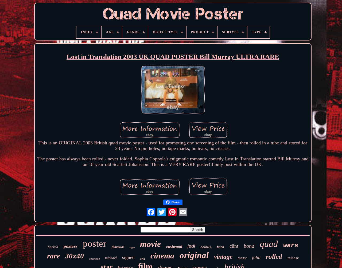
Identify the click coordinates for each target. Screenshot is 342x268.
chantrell (94, 258)
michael (111, 258)
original (194, 255)
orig (142, 258)
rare (53, 256)
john (256, 257)
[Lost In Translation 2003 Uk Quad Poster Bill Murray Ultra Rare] (173, 90)
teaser (242, 258)
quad (269, 244)
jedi (191, 246)
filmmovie (118, 247)
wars (290, 245)
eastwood (174, 246)
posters (70, 246)
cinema (162, 255)
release (293, 258)
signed (128, 257)
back (220, 247)
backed (53, 247)
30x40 (74, 256)
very (132, 247)
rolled (274, 256)
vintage (223, 256)
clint (234, 246)
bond (249, 246)
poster (94, 243)
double (206, 247)
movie (150, 244)
